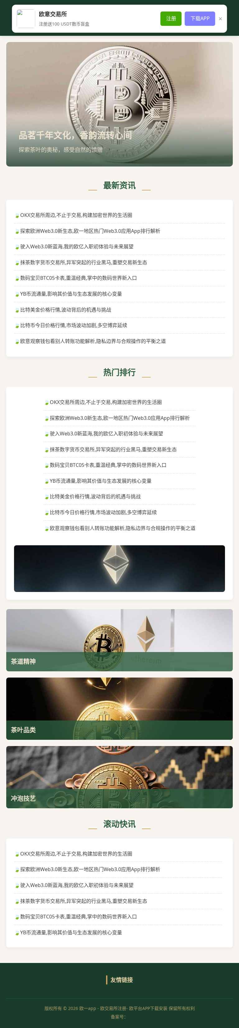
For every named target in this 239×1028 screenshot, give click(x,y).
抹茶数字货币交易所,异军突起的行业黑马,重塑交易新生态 (83, 262)
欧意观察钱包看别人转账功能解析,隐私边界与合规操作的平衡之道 (93, 341)
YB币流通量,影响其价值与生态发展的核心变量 (71, 293)
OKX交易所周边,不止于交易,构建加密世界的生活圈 (76, 215)
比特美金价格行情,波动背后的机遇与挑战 (65, 309)
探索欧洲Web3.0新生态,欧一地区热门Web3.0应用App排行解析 (90, 231)
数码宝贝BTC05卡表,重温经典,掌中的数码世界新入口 (78, 278)
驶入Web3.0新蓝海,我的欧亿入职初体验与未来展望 (77, 246)
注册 (171, 18)
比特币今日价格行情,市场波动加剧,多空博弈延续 (73, 325)
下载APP (200, 18)
